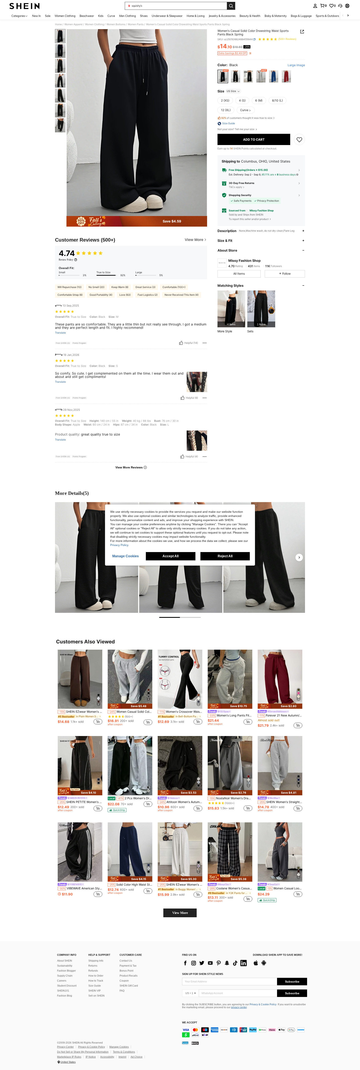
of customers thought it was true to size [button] (246, 117)
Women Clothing (94, 24)
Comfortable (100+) (173, 287)
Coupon (124, 980)
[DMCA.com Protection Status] (195, 1042)
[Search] (231, 6)
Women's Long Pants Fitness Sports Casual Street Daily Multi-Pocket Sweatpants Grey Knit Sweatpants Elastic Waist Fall (230, 715)
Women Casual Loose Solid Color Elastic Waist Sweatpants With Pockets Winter (280, 888)
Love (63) (125, 294)
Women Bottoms (115, 24)
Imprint (122, 1056)
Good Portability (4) (101, 294)
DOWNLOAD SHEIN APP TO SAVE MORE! (277, 955)
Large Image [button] (296, 65)
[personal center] (315, 5)
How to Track (95, 980)
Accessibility (107, 1056)
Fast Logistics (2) (148, 294)
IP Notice (91, 1056)
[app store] (256, 964)
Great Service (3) (145, 287)
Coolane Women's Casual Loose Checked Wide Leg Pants (230, 888)
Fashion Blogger (66, 970)
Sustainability (64, 965)
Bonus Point (126, 970)
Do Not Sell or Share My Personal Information (83, 1051)
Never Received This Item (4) (182, 294)
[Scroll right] (347, 16)
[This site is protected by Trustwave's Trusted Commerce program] (185, 1042)
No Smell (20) (96, 287)
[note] (130, 706)
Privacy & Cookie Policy (263, 1004)
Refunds (93, 970)
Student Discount (66, 985)
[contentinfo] (244, 1032)
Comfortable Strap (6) (70, 294)
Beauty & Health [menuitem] (250, 15)
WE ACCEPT (189, 1022)
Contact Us (126, 960)
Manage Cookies (119, 1046)
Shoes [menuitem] (144, 15)
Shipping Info (95, 960)
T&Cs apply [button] (235, 187)
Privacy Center (65, 1046)
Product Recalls (129, 975)
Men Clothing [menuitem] (127, 15)
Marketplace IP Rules (69, 1056)
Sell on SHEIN (96, 995)
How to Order (95, 975)
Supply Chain (64, 975)
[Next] (299, 557)
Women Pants (136, 24)
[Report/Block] (204, 342)
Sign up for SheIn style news (202, 974)
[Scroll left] (342, 16)
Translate (60, 332)
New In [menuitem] (36, 15)
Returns (92, 965)
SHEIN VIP (94, 990)
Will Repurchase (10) (69, 287)
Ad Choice (136, 1056)
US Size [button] (231, 91)
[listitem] (231, 308)
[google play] (264, 964)
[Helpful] (181, 342)
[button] (340, 5)
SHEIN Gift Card (129, 985)
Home (58, 24)
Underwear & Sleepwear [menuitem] (167, 15)
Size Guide (94, 985)
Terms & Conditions (124, 1051)
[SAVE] (299, 139)
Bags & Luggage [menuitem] (301, 15)
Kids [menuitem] (100, 15)
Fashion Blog (64, 995)
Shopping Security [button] (240, 195)
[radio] (223, 76)
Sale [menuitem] (47, 15)
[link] (323, 5)
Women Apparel (73, 24)
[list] (215, 963)
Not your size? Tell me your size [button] (236, 129)
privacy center (239, 1007)
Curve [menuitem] (111, 15)
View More (180, 913)
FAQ (122, 990)
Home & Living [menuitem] (196, 15)
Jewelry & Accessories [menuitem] (222, 15)
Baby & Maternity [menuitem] (276, 15)
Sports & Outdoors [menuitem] (327, 15)
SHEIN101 (63, 990)
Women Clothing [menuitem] (65, 15)
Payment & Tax (128, 965)
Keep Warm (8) (119, 287)
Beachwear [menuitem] (87, 15)
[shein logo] (24, 6)
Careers (61, 980)
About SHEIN (64, 960)
